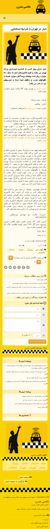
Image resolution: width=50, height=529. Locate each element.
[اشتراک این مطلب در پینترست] (15, 267)
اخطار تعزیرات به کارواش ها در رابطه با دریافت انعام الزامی (29, 283)
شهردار (23, 467)
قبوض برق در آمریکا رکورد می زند (36, 377)
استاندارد (12, 467)
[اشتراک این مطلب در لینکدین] (10, 267)
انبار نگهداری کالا (21, 138)
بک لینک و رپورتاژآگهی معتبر (39, 522)
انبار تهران (34, 138)
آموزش (32, 467)
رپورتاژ (30, 250)
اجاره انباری (41, 89)
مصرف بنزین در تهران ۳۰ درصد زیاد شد (34, 400)
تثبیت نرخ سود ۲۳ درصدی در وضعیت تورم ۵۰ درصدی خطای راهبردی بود (26, 373)
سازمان (34, 463)
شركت (42, 467)
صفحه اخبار (24, 477)
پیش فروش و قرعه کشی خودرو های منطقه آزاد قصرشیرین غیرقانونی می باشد (25, 382)
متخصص (41, 252)
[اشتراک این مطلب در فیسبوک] (23, 267)
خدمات (11, 250)
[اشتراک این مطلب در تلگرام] (28, 267)
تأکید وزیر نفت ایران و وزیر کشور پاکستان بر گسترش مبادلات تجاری (26, 293)
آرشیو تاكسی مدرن (42, 526)
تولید (43, 463)
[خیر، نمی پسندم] (39, 262)
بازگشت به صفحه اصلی (15, 481)
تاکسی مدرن (23, 6)
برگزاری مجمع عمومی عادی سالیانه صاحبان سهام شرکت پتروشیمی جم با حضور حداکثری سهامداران (26, 366)
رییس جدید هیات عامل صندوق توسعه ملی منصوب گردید (30, 403)
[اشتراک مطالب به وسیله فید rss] (6, 267)
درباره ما (45, 519)
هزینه (21, 250)
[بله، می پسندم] (10, 258)
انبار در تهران (32, 108)
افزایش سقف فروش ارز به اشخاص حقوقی (34, 396)
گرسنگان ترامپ (41, 279)
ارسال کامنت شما (36, 341)
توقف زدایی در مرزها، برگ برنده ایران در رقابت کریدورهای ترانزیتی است (26, 288)
